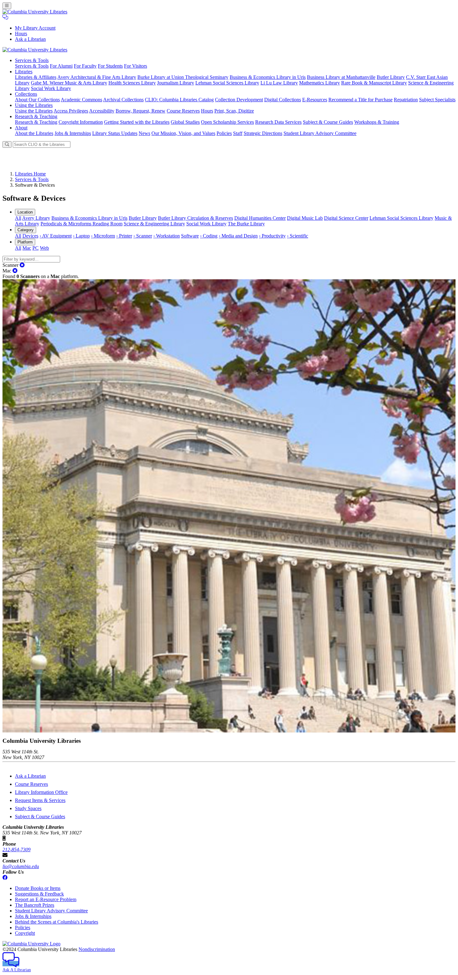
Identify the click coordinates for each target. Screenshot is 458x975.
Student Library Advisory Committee (320, 133)
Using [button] (34, 105)
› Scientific (297, 235)
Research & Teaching (36, 122)
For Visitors (135, 66)
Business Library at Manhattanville (341, 77)
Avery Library (36, 218)
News (144, 133)
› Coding (208, 235)
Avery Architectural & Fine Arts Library (96, 77)
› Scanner (142, 235)
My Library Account (35, 28)
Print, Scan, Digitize (234, 110)
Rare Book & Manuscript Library (374, 82)
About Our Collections (37, 99)
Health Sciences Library (132, 82)
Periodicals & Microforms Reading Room (81, 223)
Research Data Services (278, 122)
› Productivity (272, 235)
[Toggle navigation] (6, 5)
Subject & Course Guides (328, 122)
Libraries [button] (23, 71)
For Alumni (61, 66)
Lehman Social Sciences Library (227, 82)
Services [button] (32, 60)
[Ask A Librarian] (5, 17)
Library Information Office (41, 792)
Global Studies (185, 122)
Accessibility (101, 110)
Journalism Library (175, 82)
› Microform (103, 235)
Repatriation (406, 99)
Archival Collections (123, 99)
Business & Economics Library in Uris (268, 77)
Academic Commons (81, 99)
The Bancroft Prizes (34, 905)
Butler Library (391, 77)
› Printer (124, 235)
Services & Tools (32, 66)
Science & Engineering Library (154, 223)
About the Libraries (34, 133)
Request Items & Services (40, 800)
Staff (237, 133)
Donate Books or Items (37, 888)
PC (35, 248)
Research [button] (36, 116)
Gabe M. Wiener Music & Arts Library (69, 82)
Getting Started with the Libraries (136, 122)
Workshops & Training (376, 122)
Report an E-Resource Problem (45, 899)
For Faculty (85, 66)
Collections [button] (26, 94)
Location (25, 212)
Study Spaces (28, 808)
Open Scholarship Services (227, 122)
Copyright (25, 933)
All (18, 218)
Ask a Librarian (30, 39)
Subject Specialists (437, 99)
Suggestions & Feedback (39, 893)
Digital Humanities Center (260, 218)
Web (44, 248)
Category (25, 230)
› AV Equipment (56, 235)
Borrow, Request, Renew (140, 110)
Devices (30, 235)
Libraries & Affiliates (35, 77)
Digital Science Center (346, 218)
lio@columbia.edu (20, 866)
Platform (25, 242)
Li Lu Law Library (279, 82)
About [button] (21, 127)
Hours (21, 33)
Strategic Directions (263, 133)
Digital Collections (282, 99)
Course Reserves (183, 110)
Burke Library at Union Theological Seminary (182, 77)
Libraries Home (30, 173)
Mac (26, 248)
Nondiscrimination (97, 949)
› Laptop (81, 235)
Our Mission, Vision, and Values (183, 133)
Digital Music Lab (305, 218)
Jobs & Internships (73, 133)
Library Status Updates (114, 133)
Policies (224, 133)
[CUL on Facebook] (4, 877)
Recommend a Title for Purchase (360, 99)
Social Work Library (51, 88)
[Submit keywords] (7, 144)
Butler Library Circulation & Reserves (195, 218)
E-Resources (314, 99)
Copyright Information (81, 122)
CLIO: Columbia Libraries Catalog (179, 99)
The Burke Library (246, 223)
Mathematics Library (319, 82)
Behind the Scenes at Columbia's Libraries (56, 922)
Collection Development (239, 99)
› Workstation (166, 235)
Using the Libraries (34, 110)
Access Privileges (71, 110)
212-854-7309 (16, 849)
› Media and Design (238, 235)
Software (190, 235)
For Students (110, 66)
